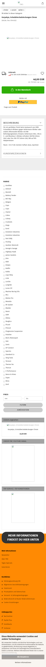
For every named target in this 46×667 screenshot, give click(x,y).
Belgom (8, 202)
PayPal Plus (8, 620)
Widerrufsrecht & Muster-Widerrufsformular (19, 599)
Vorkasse (7, 628)
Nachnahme (8, 616)
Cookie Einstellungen (11, 602)
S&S (7, 341)
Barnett (8, 192)
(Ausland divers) (31, 74)
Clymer (8, 212)
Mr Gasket (9, 305)
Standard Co (10, 354)
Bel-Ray (8, 199)
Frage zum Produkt (10, 107)
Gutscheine (6, 567)
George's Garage (11, 248)
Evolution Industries (13, 232)
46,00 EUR (23, 434)
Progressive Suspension (14, 331)
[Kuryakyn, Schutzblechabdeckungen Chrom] (23, 38)
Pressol (8, 328)
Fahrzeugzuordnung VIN (12, 581)
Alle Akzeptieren (23, 657)
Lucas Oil (9, 288)
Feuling (8, 242)
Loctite (8, 282)
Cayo (7, 205)
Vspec (8, 378)
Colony (8, 219)
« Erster (5, 10)
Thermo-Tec (10, 364)
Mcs (7, 295)
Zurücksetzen (23, 410)
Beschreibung (11, 122)
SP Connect (10, 348)
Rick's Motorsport (12, 338)
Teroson (8, 361)
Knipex (8, 265)
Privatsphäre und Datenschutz (14, 592)
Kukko (8, 272)
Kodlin (8, 268)
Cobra (8, 215)
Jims (7, 258)
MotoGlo (9, 301)
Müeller (8, 308)
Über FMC (5, 559)
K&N (7, 262)
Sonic (7, 344)
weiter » (21, 10)
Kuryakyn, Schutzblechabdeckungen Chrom (23, 429)
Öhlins (8, 318)
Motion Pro (9, 298)
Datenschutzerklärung (9, 652)
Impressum (8, 588)
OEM (7, 315)
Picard (8, 325)
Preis (5, 394)
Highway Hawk (11, 252)
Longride (9, 285)
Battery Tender (11, 195)
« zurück (13, 10)
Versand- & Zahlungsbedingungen (16, 595)
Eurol (7, 229)
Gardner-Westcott (12, 245)
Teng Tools (9, 358)
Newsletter (5, 555)
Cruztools (9, 222)
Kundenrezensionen (14, 153)
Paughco (9, 321)
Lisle (7, 278)
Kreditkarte (8, 624)
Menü (3, 3)
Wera (7, 381)
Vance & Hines (11, 374)
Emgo (7, 225)
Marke (6, 181)
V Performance (11, 371)
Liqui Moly (9, 275)
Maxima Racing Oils (13, 291)
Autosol (8, 189)
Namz (8, 311)
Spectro (8, 351)
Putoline (9, 335)
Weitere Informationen (23, 662)
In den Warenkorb (23, 90)
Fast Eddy (9, 238)
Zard (7, 384)
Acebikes (9, 185)
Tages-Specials (7, 563)
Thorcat (8, 368)
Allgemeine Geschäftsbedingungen (16, 585)
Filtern (23, 405)
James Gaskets (11, 255)
